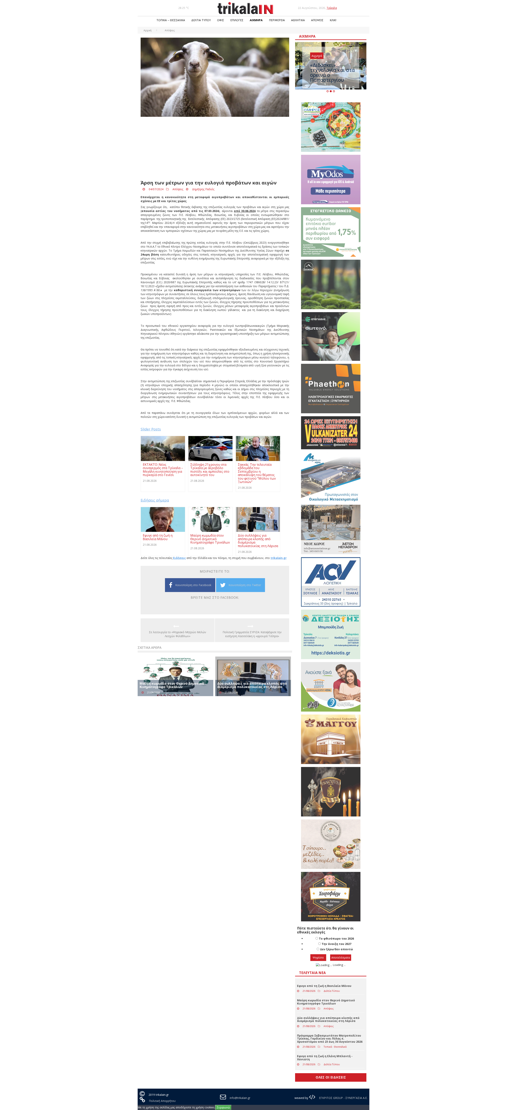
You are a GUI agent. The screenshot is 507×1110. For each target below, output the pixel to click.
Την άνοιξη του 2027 (336, 944)
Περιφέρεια (277, 20)
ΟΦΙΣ (220, 20)
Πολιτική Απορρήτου (162, 1101)
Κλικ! (333, 20)
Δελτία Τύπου (201, 20)
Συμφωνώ (223, 1107)
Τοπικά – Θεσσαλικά (170, 20)
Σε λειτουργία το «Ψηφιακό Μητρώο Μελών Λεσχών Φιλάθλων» (177, 634)
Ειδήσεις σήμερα (155, 500)
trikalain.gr (279, 558)
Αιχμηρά (256, 20)
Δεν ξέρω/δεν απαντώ (336, 949)
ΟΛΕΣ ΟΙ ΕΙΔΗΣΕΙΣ (331, 1077)
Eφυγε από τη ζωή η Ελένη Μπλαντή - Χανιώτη (325, 1057)
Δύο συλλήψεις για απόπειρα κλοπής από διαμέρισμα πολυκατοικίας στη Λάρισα (252, 685)
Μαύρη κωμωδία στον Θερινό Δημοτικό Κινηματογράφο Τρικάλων (172, 685)
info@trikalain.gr (240, 1098)
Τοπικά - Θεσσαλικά (335, 1046)
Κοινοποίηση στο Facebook (193, 585)
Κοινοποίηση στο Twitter (245, 585)
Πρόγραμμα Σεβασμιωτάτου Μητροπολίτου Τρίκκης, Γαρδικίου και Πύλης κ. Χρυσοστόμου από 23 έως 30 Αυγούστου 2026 (329, 1038)
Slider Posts (151, 429)
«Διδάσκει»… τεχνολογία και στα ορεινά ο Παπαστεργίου (332, 72)
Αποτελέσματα (340, 957)
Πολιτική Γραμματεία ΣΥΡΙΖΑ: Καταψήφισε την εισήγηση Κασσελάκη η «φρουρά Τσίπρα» (252, 634)
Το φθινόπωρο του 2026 (336, 938)
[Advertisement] (215, 148)
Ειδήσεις (179, 558)
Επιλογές (236, 20)
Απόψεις (317, 20)
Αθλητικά (298, 20)
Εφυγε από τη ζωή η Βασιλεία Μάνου (324, 986)
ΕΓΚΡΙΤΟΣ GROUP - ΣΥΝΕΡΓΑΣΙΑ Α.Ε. (342, 1098)
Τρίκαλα (332, 8)
